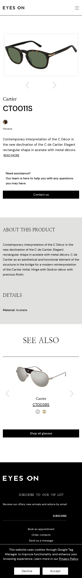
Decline (27, 571)
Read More (11, 155)
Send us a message (41, 540)
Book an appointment (41, 529)
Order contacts (41, 535)
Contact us (41, 195)
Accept (55, 571)
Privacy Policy (68, 559)
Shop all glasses (41, 433)
